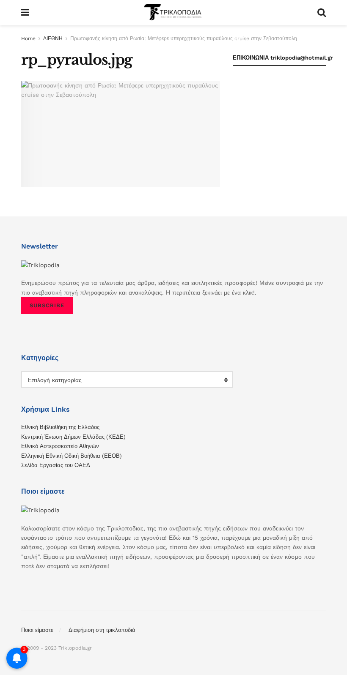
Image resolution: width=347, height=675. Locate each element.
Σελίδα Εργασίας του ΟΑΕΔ (55, 465)
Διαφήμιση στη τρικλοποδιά (102, 630)
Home (28, 38)
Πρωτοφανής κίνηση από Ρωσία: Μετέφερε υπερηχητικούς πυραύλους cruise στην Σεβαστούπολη (183, 38)
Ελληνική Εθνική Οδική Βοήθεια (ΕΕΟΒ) (71, 456)
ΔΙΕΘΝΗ (53, 38)
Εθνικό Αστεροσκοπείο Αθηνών (60, 446)
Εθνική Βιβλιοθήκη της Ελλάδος (60, 427)
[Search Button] (321, 12)
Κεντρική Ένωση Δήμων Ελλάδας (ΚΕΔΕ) (73, 437)
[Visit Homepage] (173, 12)
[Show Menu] (25, 12)
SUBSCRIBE (47, 305)
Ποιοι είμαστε (37, 630)
